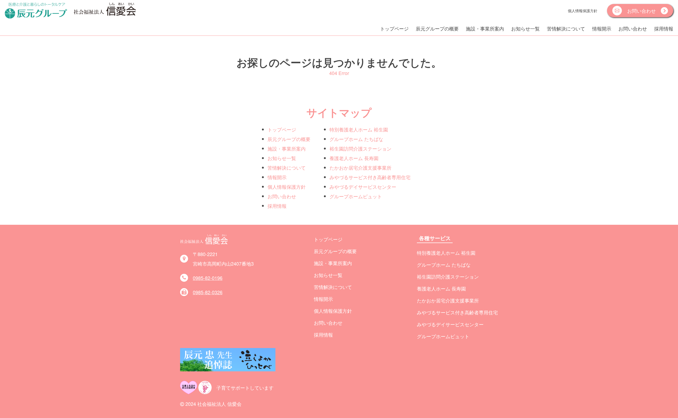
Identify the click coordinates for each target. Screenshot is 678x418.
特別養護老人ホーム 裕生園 (358, 129)
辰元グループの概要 (437, 28)
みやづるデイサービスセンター (362, 186)
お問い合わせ (632, 28)
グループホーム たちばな (356, 138)
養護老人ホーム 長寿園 (353, 158)
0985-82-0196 (207, 277)
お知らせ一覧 (525, 28)
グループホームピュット (355, 196)
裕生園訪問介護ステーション (360, 148)
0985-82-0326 (207, 292)
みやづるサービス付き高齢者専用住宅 (370, 177)
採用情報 (663, 28)
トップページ (394, 28)
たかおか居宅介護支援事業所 (360, 167)
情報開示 (601, 28)
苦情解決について (566, 28)
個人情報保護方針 (582, 10)
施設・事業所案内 (485, 28)
